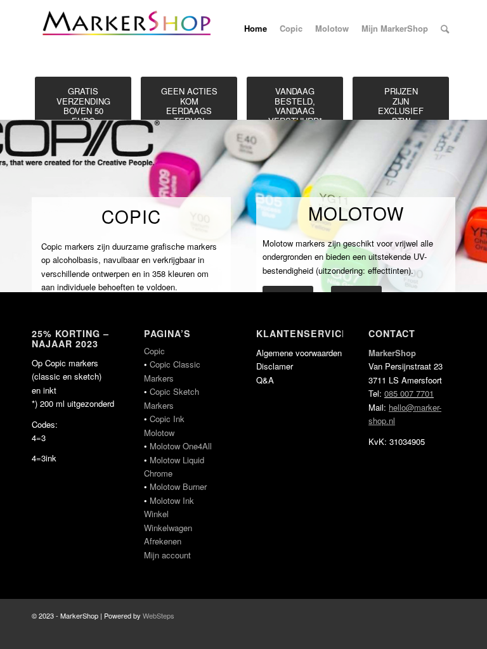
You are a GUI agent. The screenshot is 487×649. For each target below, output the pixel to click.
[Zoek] (444, 28)
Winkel (156, 514)
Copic (154, 351)
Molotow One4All (181, 446)
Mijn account (167, 555)
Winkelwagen (168, 528)
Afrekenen (162, 541)
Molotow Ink (172, 500)
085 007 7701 (409, 393)
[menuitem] (255, 28)
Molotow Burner (178, 486)
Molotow (159, 433)
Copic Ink (167, 419)
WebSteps (158, 615)
